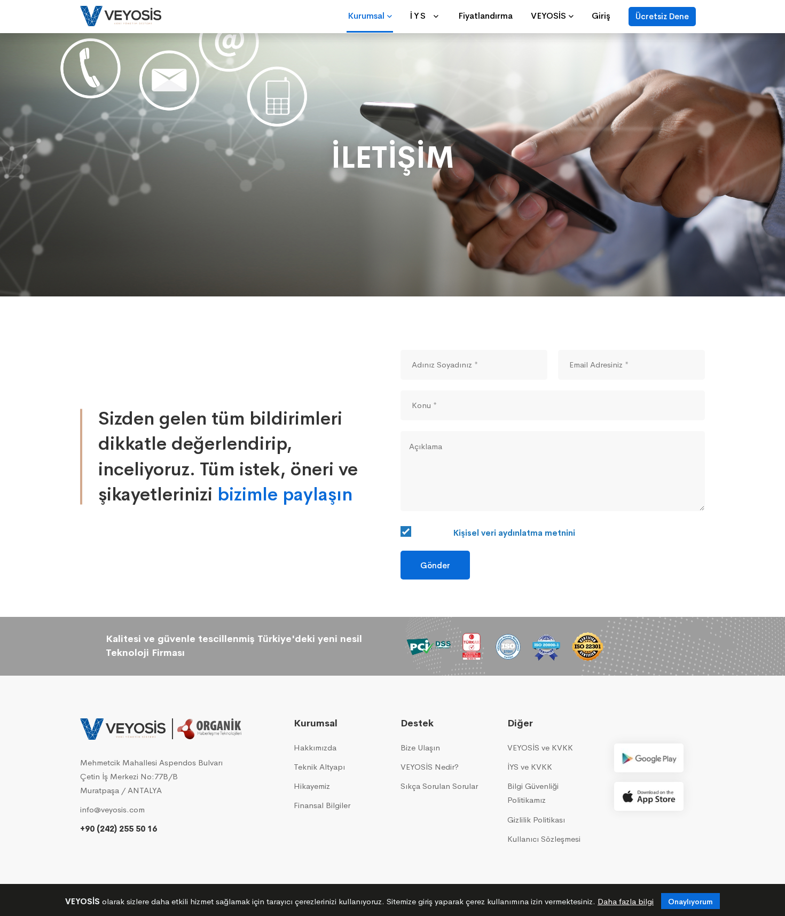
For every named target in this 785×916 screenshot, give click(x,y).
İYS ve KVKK (529, 767)
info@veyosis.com (112, 809)
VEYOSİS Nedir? (430, 767)
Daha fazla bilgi (626, 901)
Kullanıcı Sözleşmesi (543, 839)
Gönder (435, 565)
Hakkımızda (315, 747)
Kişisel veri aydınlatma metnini (514, 533)
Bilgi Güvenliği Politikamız (533, 793)
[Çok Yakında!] (649, 757)
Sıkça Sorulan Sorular (439, 786)
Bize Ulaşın (420, 747)
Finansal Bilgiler (322, 805)
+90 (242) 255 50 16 (118, 829)
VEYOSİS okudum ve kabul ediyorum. (547, 533)
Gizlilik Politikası (536, 820)
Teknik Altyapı (319, 767)
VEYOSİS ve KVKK (540, 747)
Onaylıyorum (690, 901)
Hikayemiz (312, 786)
